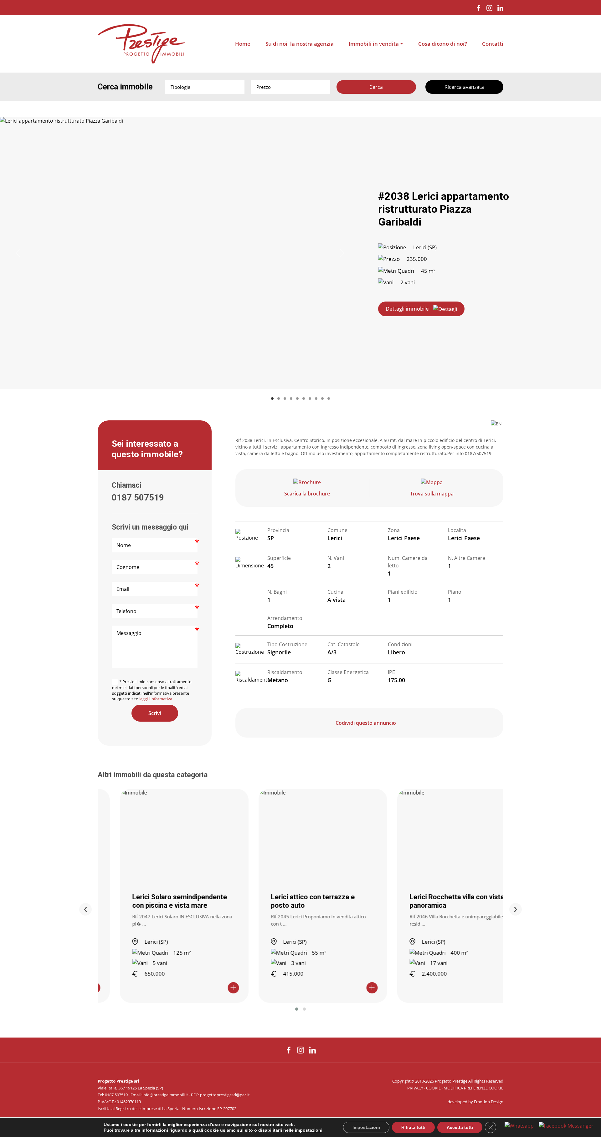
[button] (296, 1009)
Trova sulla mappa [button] (432, 493)
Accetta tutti (460, 1127)
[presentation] (85, 909)
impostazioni (308, 1130)
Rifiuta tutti (413, 1127)
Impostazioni (366, 1127)
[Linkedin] (500, 7)
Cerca (376, 87)
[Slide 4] (291, 398)
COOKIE (433, 1088)
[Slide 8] (316, 398)
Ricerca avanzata (464, 87)
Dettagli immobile (407, 308)
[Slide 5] (297, 398)
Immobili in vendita (374, 43)
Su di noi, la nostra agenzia (299, 43)
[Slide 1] (272, 398)
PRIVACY (415, 1088)
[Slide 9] (322, 398)
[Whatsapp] (519, 1125)
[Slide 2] (278, 398)
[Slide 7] (310, 398)
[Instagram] (489, 7)
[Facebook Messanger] (566, 1125)
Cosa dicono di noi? (442, 43)
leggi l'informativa (155, 699)
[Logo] (141, 44)
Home (242, 43)
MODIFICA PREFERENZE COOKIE (473, 1088)
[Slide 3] (285, 398)
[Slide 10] (328, 398)
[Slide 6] (303, 398)
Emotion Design (488, 1101)
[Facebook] (478, 7)
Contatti (492, 43)
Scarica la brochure (307, 493)
